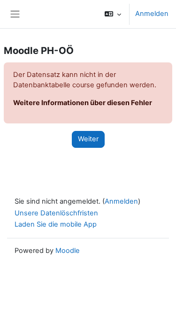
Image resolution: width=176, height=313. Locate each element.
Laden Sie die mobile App (56, 224)
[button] (113, 14)
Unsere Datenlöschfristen (56, 213)
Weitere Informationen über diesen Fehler (82, 103)
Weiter (88, 139)
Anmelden (151, 13)
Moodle (67, 250)
